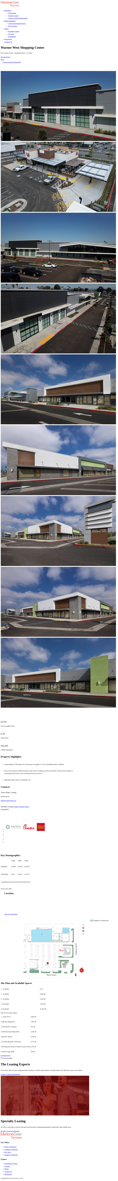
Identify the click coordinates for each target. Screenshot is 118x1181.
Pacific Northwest (10, 1147)
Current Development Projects (17, 23)
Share (2, 59)
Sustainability (12, 36)
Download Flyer (5, 57)
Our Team (11, 34)
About (6, 29)
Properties (7, 10)
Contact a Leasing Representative (18, 18)
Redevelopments (9, 21)
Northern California (11, 1149)
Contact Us (8, 42)
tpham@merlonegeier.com (8, 800)
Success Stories (12, 26)
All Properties (12, 13)
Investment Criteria (13, 31)
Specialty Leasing (13, 16)
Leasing (7, 1166)
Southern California (11, 1155)
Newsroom (8, 39)
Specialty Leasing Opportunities (10, 1131)
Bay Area (7, 1152)
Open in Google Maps (10, 914)
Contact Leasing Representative (12, 62)
